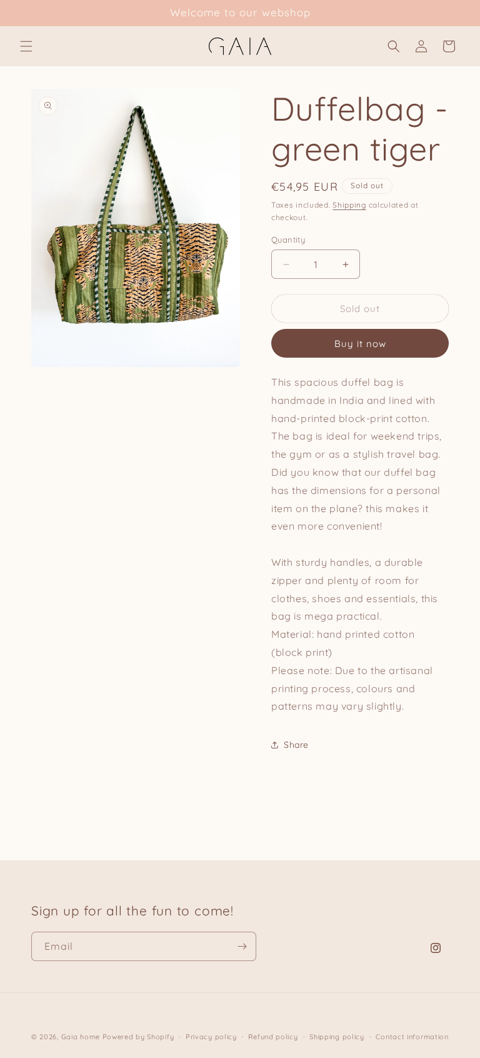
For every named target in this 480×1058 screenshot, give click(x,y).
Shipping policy (336, 1036)
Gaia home (80, 1036)
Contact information (412, 1036)
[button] (26, 46)
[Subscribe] (242, 946)
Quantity (288, 239)
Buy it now (360, 344)
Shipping (349, 204)
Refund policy (273, 1036)
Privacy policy (211, 1036)
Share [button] (296, 744)
